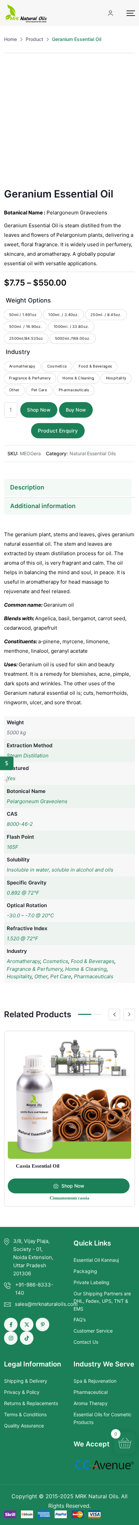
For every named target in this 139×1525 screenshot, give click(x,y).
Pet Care (60, 976)
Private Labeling (91, 1282)
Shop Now (38, 410)
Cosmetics (55, 961)
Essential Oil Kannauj (96, 1260)
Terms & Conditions (25, 1414)
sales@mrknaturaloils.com (46, 1304)
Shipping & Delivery (25, 1381)
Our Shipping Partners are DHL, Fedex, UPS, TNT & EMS (102, 1301)
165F (12, 847)
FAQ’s (80, 1319)
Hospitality (19, 976)
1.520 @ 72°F (22, 938)
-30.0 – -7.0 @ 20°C (30, 915)
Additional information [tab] (43, 505)
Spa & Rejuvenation (95, 1381)
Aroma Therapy (91, 1403)
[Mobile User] (110, 13)
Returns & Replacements (31, 1403)
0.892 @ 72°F (23, 893)
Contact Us (86, 1342)
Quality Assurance (24, 1425)
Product (34, 39)
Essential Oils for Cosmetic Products (103, 1418)
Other (41, 976)
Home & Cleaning (86, 969)
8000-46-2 (20, 824)
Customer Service (93, 1331)
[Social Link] (11, 1324)
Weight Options (28, 300)
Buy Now (76, 410)
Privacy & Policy (21, 1392)
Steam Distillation (28, 755)
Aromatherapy (23, 961)
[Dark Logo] (26, 13)
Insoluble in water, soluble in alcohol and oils (60, 869)
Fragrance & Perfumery (34, 969)
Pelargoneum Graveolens (37, 801)
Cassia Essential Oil (37, 1166)
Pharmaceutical (91, 1392)
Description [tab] (27, 487)
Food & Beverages (92, 961)
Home (10, 39)
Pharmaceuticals (93, 976)
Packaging (85, 1271)
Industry (18, 351)
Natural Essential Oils (93, 453)
